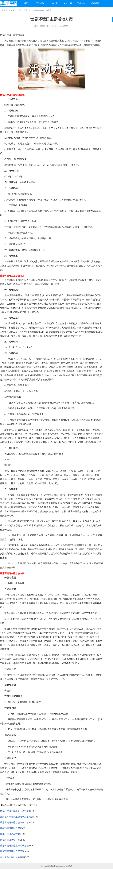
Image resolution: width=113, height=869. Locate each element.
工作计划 (40, 3)
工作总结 (81, 3)
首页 (26, 3)
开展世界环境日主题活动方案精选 (16, 817)
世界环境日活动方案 (10, 828)
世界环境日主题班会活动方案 (14, 811)
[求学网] (8, 3)
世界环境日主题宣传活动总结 (14, 845)
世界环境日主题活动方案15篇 (14, 822)
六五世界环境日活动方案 (12, 857)
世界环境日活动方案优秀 (12, 851)
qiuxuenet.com (60, 866)
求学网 (4, 10)
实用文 (13, 10)
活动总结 (95, 3)
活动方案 (23, 10)
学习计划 (67, 3)
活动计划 (54, 3)
